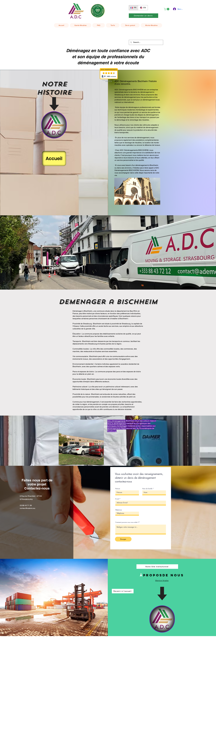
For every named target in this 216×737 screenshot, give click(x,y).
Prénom (117, 488)
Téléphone (118, 510)
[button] (167, 9)
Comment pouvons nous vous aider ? (127, 522)
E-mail (117, 499)
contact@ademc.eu (27, 508)
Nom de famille (147, 488)
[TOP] (54, 124)
